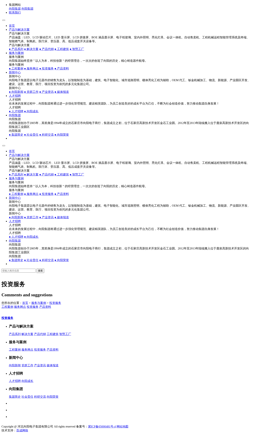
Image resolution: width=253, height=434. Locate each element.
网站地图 (122, 426)
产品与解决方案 (19, 29)
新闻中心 (15, 72)
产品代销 (46, 49)
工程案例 (16, 68)
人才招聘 (15, 95)
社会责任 (31, 134)
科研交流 (46, 134)
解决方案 (31, 49)
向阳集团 (15, 8)
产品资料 (61, 68)
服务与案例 (16, 52)
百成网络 (22, 430)
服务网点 (31, 68)
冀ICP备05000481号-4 (102, 426)
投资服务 (46, 68)
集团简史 (16, 134)
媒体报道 (61, 91)
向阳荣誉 (61, 134)
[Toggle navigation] (3, 20)
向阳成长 (31, 111)
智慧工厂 (77, 49)
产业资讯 (46, 91)
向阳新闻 (16, 91)
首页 (12, 25)
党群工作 (31, 91)
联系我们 (15, 12)
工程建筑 (61, 49)
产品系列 (16, 49)
